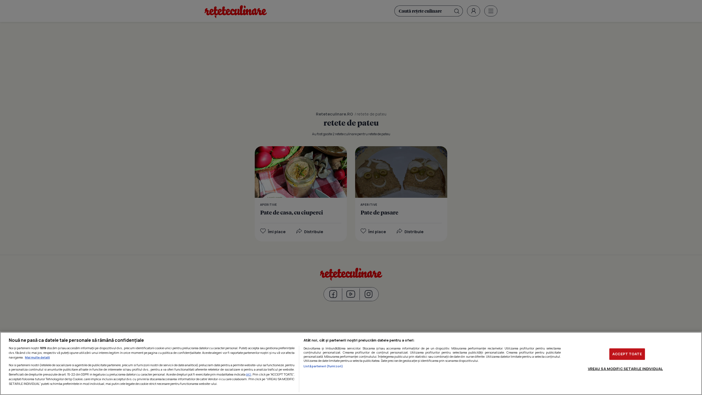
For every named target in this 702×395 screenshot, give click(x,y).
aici (248, 374)
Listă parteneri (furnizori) (323, 366)
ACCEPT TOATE (627, 353)
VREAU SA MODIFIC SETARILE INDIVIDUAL (625, 368)
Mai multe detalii (37, 357)
